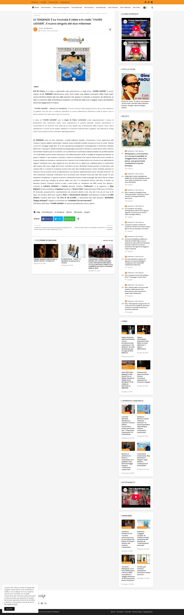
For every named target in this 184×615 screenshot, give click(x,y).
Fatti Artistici (46, 8)
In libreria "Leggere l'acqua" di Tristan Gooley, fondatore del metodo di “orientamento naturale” (143, 538)
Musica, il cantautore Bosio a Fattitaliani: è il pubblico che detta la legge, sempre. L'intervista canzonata (127, 461)
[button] (152, 7)
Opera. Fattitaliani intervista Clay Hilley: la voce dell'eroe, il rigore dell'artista (143, 343)
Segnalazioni (65, 2)
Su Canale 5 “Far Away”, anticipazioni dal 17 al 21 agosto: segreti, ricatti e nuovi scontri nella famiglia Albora (137, 212)
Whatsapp (70, 219)
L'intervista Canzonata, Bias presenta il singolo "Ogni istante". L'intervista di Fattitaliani (143, 460)
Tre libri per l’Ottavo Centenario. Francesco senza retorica (143, 571)
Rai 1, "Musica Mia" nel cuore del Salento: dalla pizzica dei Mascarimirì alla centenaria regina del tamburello (136, 290)
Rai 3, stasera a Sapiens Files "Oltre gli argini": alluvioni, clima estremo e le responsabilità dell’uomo (137, 195)
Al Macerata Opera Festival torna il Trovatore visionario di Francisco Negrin (143, 377)
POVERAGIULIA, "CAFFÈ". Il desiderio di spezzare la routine (70, 261)
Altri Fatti (136, 8)
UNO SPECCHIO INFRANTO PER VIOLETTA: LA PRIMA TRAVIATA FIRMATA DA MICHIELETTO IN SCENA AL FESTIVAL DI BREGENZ (128, 380)
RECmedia (78, 212)
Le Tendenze (59, 212)
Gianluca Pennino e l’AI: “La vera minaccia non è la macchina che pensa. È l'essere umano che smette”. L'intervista (128, 539)
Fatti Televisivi (125, 8)
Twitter (59, 219)
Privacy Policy (53, 2)
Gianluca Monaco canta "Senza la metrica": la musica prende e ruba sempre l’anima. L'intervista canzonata (143, 424)
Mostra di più (108, 240)
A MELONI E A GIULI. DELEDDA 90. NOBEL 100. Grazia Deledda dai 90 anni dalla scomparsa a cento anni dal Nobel (137, 179)
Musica (69, 212)
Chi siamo (34, 2)
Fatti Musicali (101, 8)
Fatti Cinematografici (61, 8)
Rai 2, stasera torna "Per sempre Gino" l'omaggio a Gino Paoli (136, 276)
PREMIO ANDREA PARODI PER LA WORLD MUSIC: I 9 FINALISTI (45, 260)
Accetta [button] (9, 609)
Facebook (48, 219)
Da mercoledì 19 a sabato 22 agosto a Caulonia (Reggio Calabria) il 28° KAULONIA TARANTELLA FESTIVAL (135, 262)
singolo (45, 13)
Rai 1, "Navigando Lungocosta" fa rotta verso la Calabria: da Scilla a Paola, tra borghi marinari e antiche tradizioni (137, 307)
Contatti (43, 2)
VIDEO (36, 87)
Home (36, 8)
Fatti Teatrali (113, 8)
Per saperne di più (10, 604)
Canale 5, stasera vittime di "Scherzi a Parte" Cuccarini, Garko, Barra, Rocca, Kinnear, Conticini (137, 227)
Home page (37, 13)
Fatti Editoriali (76, 8)
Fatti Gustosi (89, 8)
